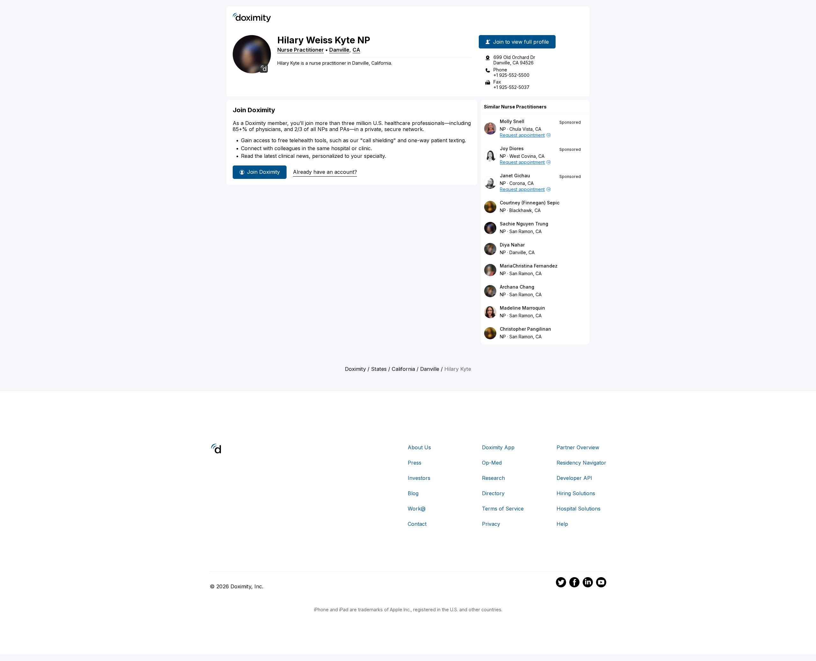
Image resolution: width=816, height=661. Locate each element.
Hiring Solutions (576, 493)
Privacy (491, 524)
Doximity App (498, 447)
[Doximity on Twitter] (561, 583)
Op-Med (492, 462)
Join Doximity (263, 172)
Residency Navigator (581, 462)
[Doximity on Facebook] (574, 583)
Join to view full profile (521, 42)
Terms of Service (503, 508)
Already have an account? (325, 172)
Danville (339, 50)
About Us (419, 447)
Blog (413, 493)
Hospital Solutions (579, 508)
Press (414, 462)
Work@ (417, 508)
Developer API (574, 478)
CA (356, 50)
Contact (417, 524)
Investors (419, 478)
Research (493, 478)
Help (562, 524)
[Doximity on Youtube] (601, 583)
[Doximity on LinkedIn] (588, 583)
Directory (493, 493)
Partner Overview (578, 447)
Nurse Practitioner (300, 50)
